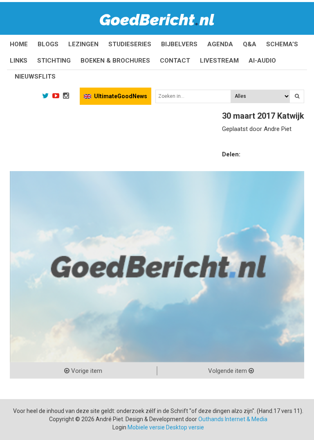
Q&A (249, 44)
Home (19, 44)
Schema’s (282, 44)
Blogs (48, 44)
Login (119, 427)
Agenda (220, 44)
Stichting (54, 60)
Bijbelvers (179, 44)
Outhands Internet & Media (232, 419)
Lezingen (83, 44)
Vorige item (86, 371)
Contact (175, 60)
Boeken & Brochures (115, 60)
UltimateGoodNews (120, 96)
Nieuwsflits (35, 76)
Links (18, 60)
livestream (219, 60)
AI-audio (262, 60)
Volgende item (228, 371)
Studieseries (129, 44)
